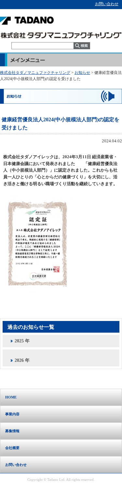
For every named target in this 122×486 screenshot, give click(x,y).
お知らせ (82, 72)
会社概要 (12, 448)
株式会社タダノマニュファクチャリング (35, 72)
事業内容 (12, 414)
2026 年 (22, 360)
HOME (11, 397)
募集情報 (12, 431)
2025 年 (22, 340)
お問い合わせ (106, 4)
